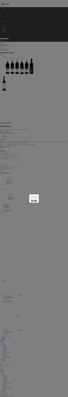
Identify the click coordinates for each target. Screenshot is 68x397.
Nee (35, 200)
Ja (32, 200)
